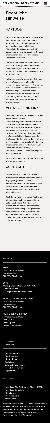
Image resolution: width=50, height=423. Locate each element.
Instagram (9, 341)
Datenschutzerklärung (15, 365)
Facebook (9, 344)
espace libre (10, 398)
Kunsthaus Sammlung (14, 390)
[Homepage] (21, 3)
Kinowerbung (11, 359)
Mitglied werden (12, 353)
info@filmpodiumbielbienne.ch (18, 291)
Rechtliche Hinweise (14, 367)
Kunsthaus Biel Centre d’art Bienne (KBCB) (24, 387)
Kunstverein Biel (12, 395)
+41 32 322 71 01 (12, 288)
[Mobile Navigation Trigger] (45, 3)
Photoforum (10, 393)
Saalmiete (9, 362)
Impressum (10, 370)
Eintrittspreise (11, 356)
